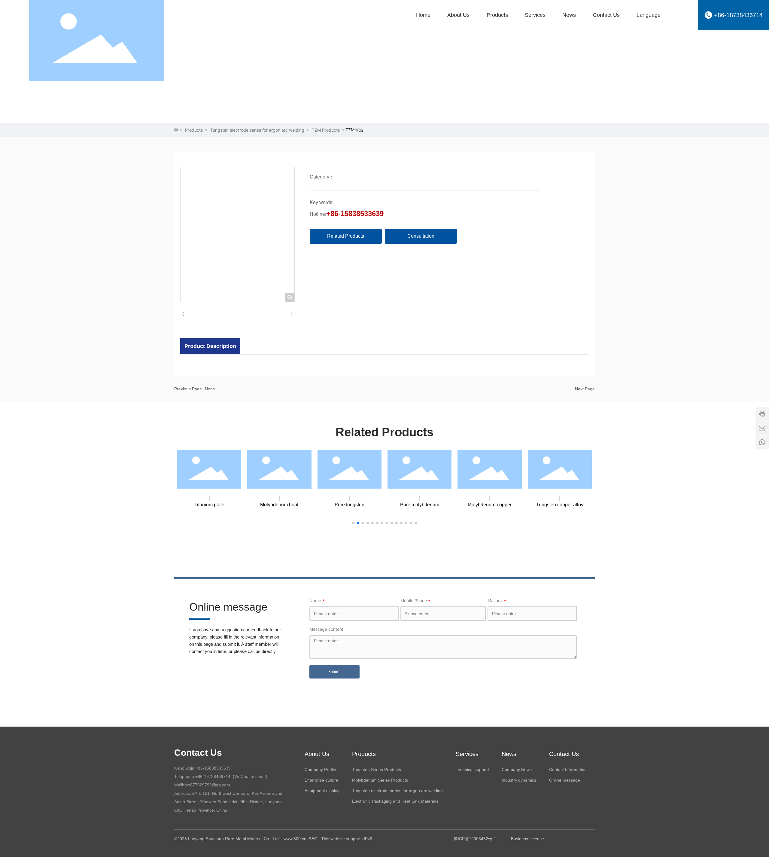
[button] (353, 523)
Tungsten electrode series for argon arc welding (257, 130)
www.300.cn (295, 838)
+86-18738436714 (738, 15)
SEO (314, 838)
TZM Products (326, 130)
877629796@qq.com (210, 784)
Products (194, 130)
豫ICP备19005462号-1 (475, 838)
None (210, 388)
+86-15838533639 (355, 213)
